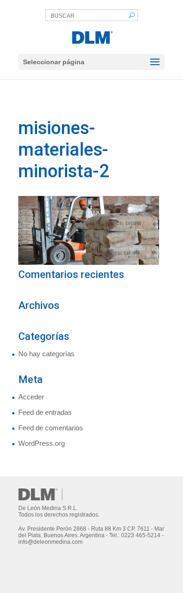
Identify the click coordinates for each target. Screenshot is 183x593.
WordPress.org (41, 443)
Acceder (31, 397)
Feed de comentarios (50, 428)
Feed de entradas (45, 412)
